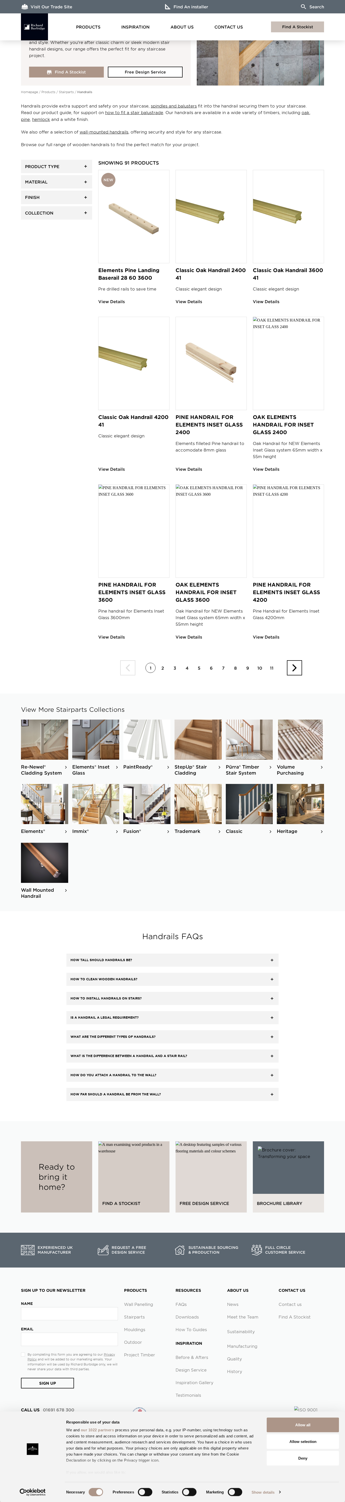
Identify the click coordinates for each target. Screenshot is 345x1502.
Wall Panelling (138, 1304)
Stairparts (66, 92)
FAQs (181, 1304)
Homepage (29, 92)
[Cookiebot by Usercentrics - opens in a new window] (33, 1492)
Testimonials (188, 1395)
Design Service (191, 1369)
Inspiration (135, 26)
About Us (182, 26)
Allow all (302, 1425)
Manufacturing (242, 1346)
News (232, 1304)
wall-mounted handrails (104, 131)
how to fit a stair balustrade (134, 112)
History (234, 1371)
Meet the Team (242, 1316)
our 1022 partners (97, 1430)
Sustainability (241, 1331)
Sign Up (47, 1383)
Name (27, 1303)
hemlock (41, 119)
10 (259, 667)
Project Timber (139, 1354)
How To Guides (191, 1329)
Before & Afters (192, 1357)
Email (27, 1329)
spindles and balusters (174, 105)
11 (272, 667)
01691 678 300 (47, 1409)
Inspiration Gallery (194, 1382)
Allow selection (302, 1441)
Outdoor (133, 1342)
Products (88, 26)
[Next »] (294, 667)
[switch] (145, 1492)
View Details (111, 301)
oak (305, 112)
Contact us (290, 1304)
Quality (234, 1358)
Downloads (187, 1316)
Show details (263, 1492)
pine (25, 119)
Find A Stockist (297, 26)
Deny (302, 1458)
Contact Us (228, 26)
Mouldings (134, 1329)
